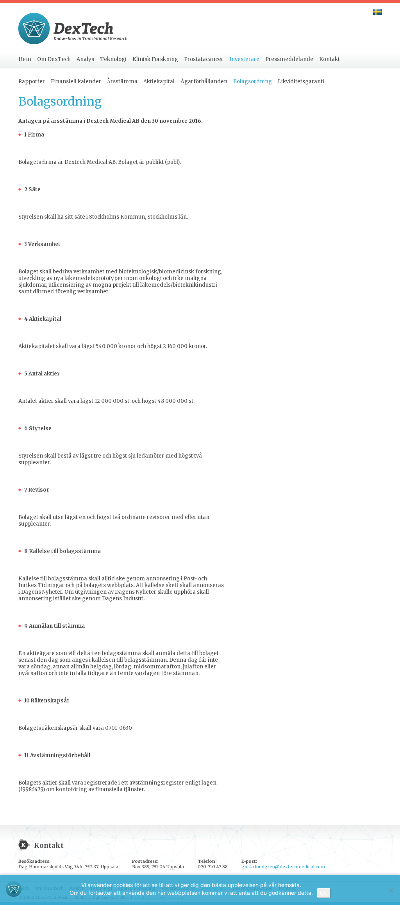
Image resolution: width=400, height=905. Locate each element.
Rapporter (31, 81)
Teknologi (113, 59)
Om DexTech (54, 59)
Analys (85, 59)
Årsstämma (122, 81)
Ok (323, 892)
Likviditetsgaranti (301, 81)
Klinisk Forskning (155, 59)
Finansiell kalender (76, 81)
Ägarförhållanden (203, 81)
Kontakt (329, 59)
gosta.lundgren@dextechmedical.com (283, 866)
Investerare (244, 59)
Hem (24, 59)
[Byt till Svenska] (377, 12)
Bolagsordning (252, 81)
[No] (390, 890)
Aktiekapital (159, 81)
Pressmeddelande (289, 59)
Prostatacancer (203, 59)
